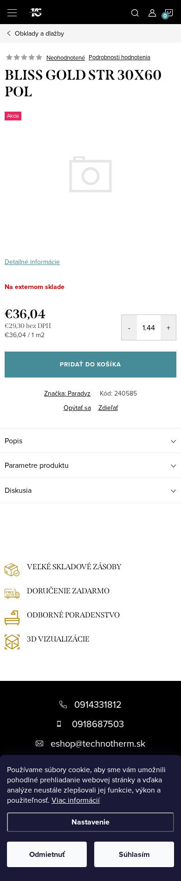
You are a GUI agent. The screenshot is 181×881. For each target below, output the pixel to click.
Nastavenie (90, 822)
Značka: (67, 393)
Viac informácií (76, 800)
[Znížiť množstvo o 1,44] (129, 327)
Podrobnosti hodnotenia (119, 57)
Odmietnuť (47, 854)
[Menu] (12, 12)
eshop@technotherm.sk (98, 743)
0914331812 (98, 704)
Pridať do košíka (90, 364)
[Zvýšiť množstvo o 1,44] (168, 327)
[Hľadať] (135, 12)
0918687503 (98, 723)
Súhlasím (134, 854)
